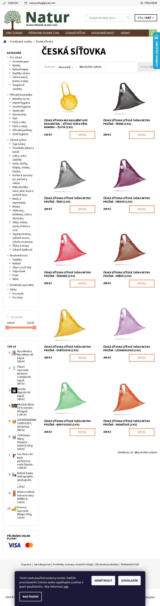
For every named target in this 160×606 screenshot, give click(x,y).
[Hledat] (128, 18)
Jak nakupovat (42, 564)
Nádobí (16, 264)
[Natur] (41, 18)
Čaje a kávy (19, 144)
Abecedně (65, 67)
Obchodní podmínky (107, 564)
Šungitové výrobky (18, 87)
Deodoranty (19, 115)
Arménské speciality (22, 285)
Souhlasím (129, 580)
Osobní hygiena (21, 107)
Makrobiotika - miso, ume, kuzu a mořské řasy (22, 191)
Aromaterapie (20, 62)
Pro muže (18, 294)
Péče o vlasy (19, 126)
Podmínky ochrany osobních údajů (73, 564)
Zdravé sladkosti (22, 250)
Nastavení (30, 596)
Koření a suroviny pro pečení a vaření (22, 179)
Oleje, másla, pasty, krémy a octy (21, 226)
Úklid (15, 279)
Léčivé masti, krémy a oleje (20, 79)
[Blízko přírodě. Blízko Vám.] (5, 42)
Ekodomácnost (103, 33)
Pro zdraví (14, 33)
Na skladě (16, 317)
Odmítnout (103, 580)
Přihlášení (151, 3)
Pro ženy (17, 298)
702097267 (13, 3)
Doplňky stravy (21, 73)
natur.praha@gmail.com (42, 3)
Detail (82, 135)
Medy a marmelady (19, 201)
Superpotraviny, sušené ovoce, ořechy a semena (22, 238)
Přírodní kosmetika (43, 33)
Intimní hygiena (21, 103)
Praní (15, 275)
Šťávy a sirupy (20, 246)
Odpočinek (18, 271)
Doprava (26, 564)
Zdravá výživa (75, 33)
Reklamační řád (130, 564)
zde (66, 586)
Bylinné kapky (20, 69)
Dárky (125, 33)
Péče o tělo (19, 122)
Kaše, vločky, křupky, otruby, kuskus (21, 167)
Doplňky (17, 260)
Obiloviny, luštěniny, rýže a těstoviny (22, 214)
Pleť (14, 118)
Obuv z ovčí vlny (21, 267)
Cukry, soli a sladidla (19, 158)
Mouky (16, 207)
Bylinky (16, 65)
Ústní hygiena (20, 134)
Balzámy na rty (20, 99)
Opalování (18, 111)
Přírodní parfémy (22, 130)
